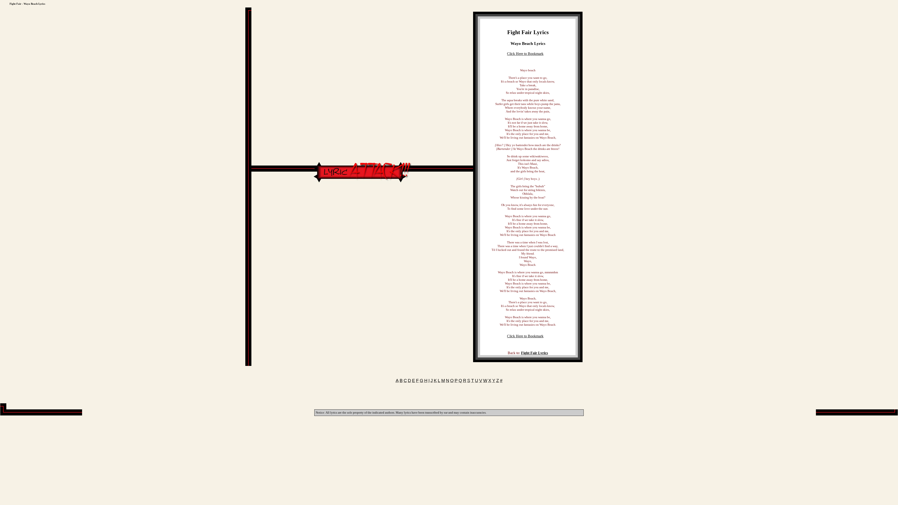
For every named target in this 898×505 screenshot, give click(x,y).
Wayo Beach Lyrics (528, 43)
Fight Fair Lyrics (528, 32)
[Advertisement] (362, 197)
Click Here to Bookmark (525, 54)
